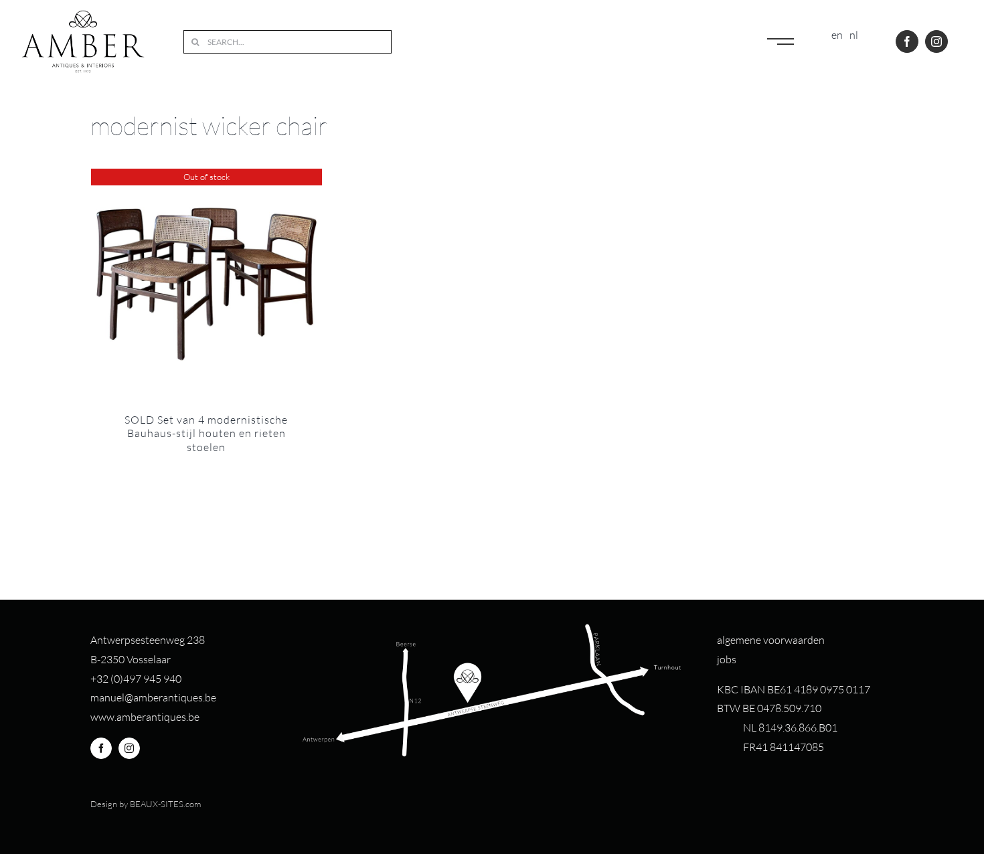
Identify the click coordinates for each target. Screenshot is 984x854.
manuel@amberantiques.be (153, 697)
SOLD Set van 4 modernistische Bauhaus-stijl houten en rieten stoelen (206, 433)
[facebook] (907, 41)
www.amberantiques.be (144, 716)
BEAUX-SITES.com (165, 803)
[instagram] (936, 41)
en (837, 34)
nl (853, 34)
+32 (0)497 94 (122, 678)
